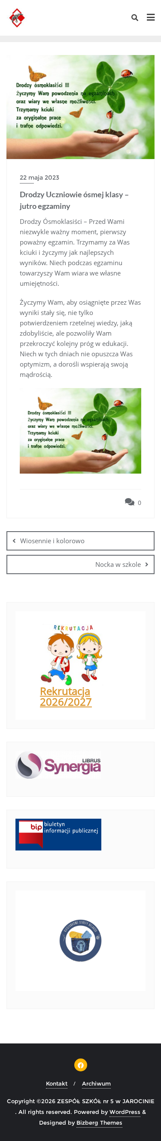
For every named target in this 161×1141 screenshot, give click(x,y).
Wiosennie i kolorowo (52, 540)
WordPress (124, 1111)
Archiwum (96, 1083)
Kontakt (56, 1083)
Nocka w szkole (118, 564)
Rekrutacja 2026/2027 (66, 696)
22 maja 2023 (39, 177)
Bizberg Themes (99, 1122)
